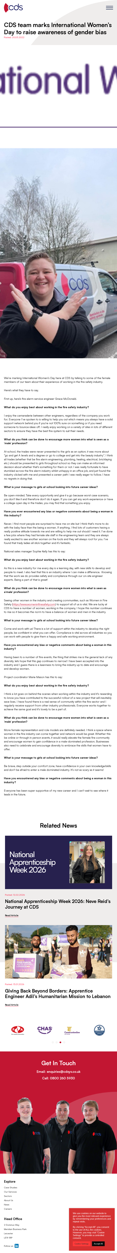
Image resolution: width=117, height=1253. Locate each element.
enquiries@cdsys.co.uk (63, 1072)
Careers (8, 1209)
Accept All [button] (98, 1244)
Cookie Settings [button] (82, 1244)
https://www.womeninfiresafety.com (34, 604)
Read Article (11, 915)
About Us (8, 1200)
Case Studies (10, 1187)
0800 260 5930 (62, 1078)
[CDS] (13, 8)
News (6, 1204)
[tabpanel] (17, 1030)
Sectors (8, 1196)
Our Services (10, 1191)
